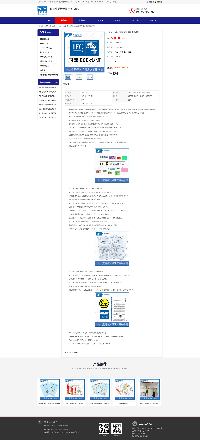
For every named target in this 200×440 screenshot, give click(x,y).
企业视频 (82, 20)
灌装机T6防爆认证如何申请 (49, 403)
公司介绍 (100, 20)
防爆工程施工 (44, 66)
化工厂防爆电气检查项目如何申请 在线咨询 (48, 109)
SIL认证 (42, 70)
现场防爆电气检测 (46, 61)
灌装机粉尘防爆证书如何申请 (74, 403)
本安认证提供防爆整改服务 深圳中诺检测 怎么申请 (48, 104)
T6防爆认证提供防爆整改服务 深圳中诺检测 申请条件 (48, 100)
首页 (46, 26)
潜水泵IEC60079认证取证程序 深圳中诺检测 (48, 113)
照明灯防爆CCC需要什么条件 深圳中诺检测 (48, 117)
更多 (56, 82)
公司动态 (117, 20)
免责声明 (62, 432)
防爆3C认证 (44, 43)
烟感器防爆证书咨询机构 (47, 96)
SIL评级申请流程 (99, 403)
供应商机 (64, 20)
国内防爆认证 (44, 39)
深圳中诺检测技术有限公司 (52, 429)
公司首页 (46, 20)
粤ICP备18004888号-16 (64, 425)
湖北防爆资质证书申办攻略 (47, 92)
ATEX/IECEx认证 (62, 26)
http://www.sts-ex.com (71, 352)
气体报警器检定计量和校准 (49, 75)
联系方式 (153, 20)
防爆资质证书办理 (46, 57)
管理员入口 (69, 432)
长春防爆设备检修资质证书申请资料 (48, 87)
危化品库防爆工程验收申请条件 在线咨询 (126, 403)
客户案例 (135, 20)
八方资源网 (55, 432)
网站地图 (76, 432)
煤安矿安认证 (44, 52)
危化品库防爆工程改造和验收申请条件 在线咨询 (153, 403)
